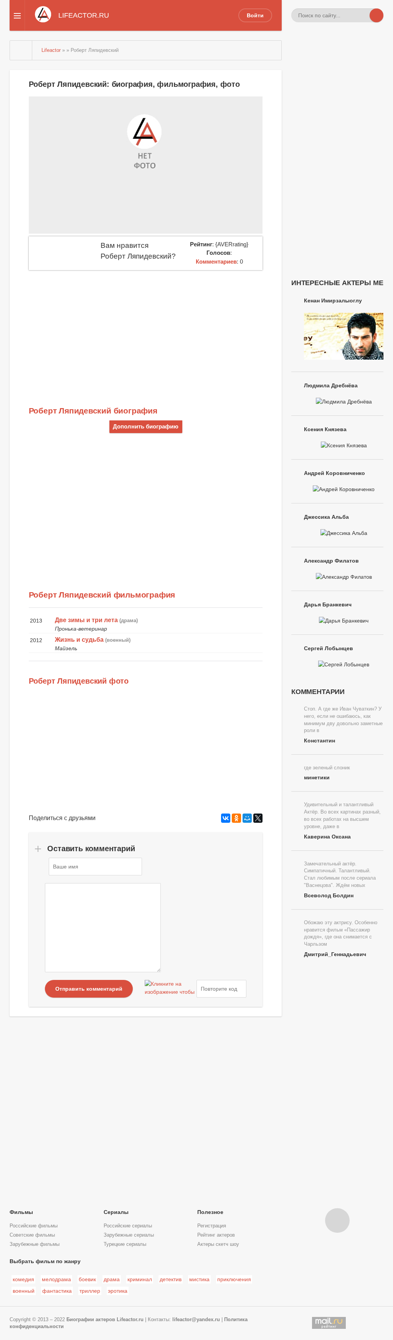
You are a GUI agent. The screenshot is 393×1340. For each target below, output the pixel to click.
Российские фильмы (34, 1226)
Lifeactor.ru (130, 1319)
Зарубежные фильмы (34, 1244)
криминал (139, 1279)
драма (112, 1279)
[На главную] (21, 50)
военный (24, 1291)
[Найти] (376, 15)
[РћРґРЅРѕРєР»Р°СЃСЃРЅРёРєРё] (236, 818)
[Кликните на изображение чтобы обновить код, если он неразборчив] (170, 989)
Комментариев (216, 261)
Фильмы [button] (21, 1212)
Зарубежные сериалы (129, 1235)
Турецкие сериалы (125, 1244)
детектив (171, 1279)
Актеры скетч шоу (218, 1244)
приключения (234, 1279)
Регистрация (211, 1226)
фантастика (57, 1291)
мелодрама (56, 1279)
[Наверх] (337, 1220)
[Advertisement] (146, 328)
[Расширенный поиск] (363, 15)
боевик (87, 1279)
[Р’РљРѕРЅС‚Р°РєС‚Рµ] (225, 818)
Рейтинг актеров (216, 1235)
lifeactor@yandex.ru (196, 1319)
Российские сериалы (128, 1226)
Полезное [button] (210, 1212)
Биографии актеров (90, 1319)
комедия (23, 1279)
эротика (117, 1291)
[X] (258, 818)
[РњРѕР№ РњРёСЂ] (247, 818)
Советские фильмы (32, 1235)
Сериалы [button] (116, 1212)
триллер (89, 1291)
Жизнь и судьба (79, 639)
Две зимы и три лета (86, 620)
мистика (199, 1279)
